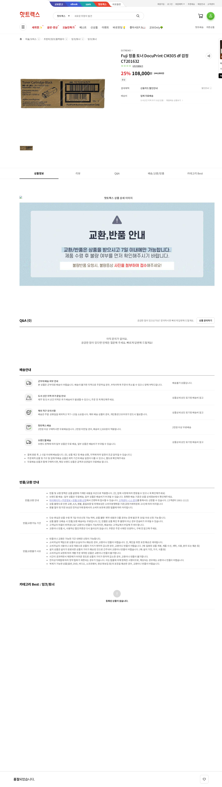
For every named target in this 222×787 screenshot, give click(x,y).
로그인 (170, 4)
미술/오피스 (31, 39)
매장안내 (201, 4)
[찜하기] (204, 779)
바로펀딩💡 (119, 27)
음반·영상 (52, 27)
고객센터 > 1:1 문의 (128, 500)
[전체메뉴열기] (23, 27)
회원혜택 (179, 4)
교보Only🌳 (156, 27)
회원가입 (161, 4)
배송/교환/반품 (156, 173)
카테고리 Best (195, 173)
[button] (209, 56)
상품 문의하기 (205, 320)
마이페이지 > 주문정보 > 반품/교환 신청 (67, 500)
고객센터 (211, 4)
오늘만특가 (69, 27)
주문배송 (191, 4)
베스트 (83, 27)
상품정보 (39, 173)
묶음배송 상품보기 (173, 100)
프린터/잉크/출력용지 (54, 39)
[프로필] (211, 16)
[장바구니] (200, 16)
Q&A (117, 173)
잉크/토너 (75, 39)
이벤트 (105, 27)
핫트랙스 (61, 16)
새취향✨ (37, 27)
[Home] (21, 39)
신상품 (94, 27)
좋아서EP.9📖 (138, 27)
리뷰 (78, 173)
